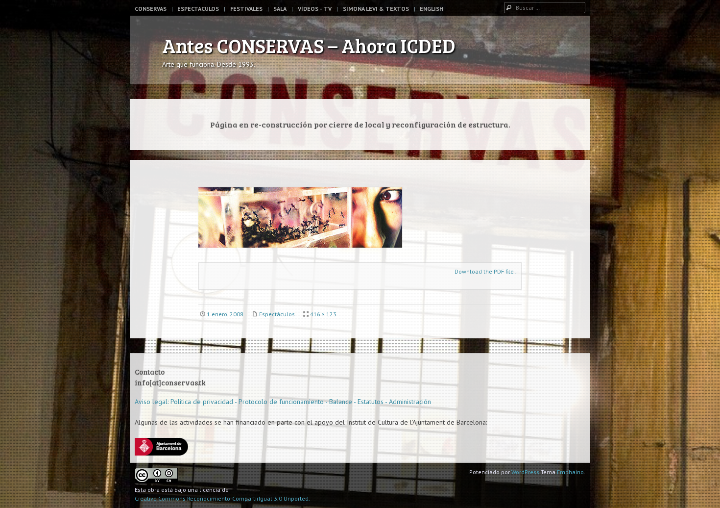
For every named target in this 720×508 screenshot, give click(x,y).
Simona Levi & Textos (376, 8)
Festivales (246, 8)
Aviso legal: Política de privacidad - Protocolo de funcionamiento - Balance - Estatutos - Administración (283, 401)
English (431, 8)
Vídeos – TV (315, 8)
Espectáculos (277, 314)
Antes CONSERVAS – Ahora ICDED (309, 45)
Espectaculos (198, 8)
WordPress (525, 472)
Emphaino (570, 472)
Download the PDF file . (486, 271)
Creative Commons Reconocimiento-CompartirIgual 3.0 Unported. (222, 498)
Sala (280, 8)
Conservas (151, 8)
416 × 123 (323, 314)
